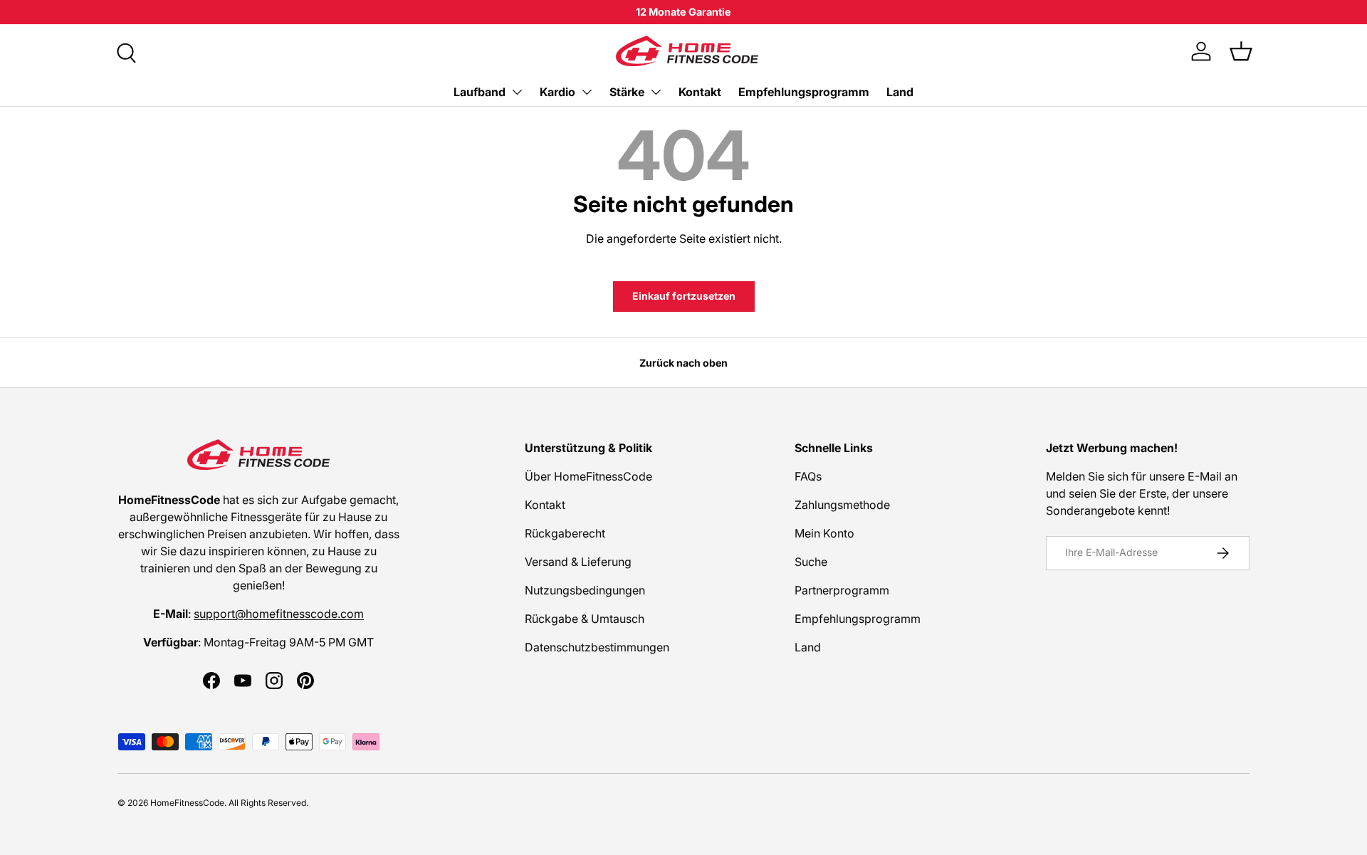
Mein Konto (824, 533)
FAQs (808, 476)
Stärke (626, 92)
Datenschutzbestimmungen (597, 647)
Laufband (480, 92)
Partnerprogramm (842, 590)
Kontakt (700, 92)
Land (899, 92)
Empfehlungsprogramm (803, 92)
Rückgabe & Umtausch (584, 619)
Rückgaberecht (565, 533)
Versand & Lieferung (578, 562)
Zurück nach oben (683, 363)
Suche (811, 562)
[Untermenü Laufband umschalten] (516, 91)
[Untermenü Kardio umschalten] (586, 91)
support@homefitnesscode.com (279, 614)
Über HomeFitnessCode (588, 476)
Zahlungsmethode (842, 505)
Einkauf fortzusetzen (683, 296)
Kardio (557, 92)
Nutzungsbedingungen (585, 590)
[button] (1241, 51)
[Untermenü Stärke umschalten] (655, 91)
